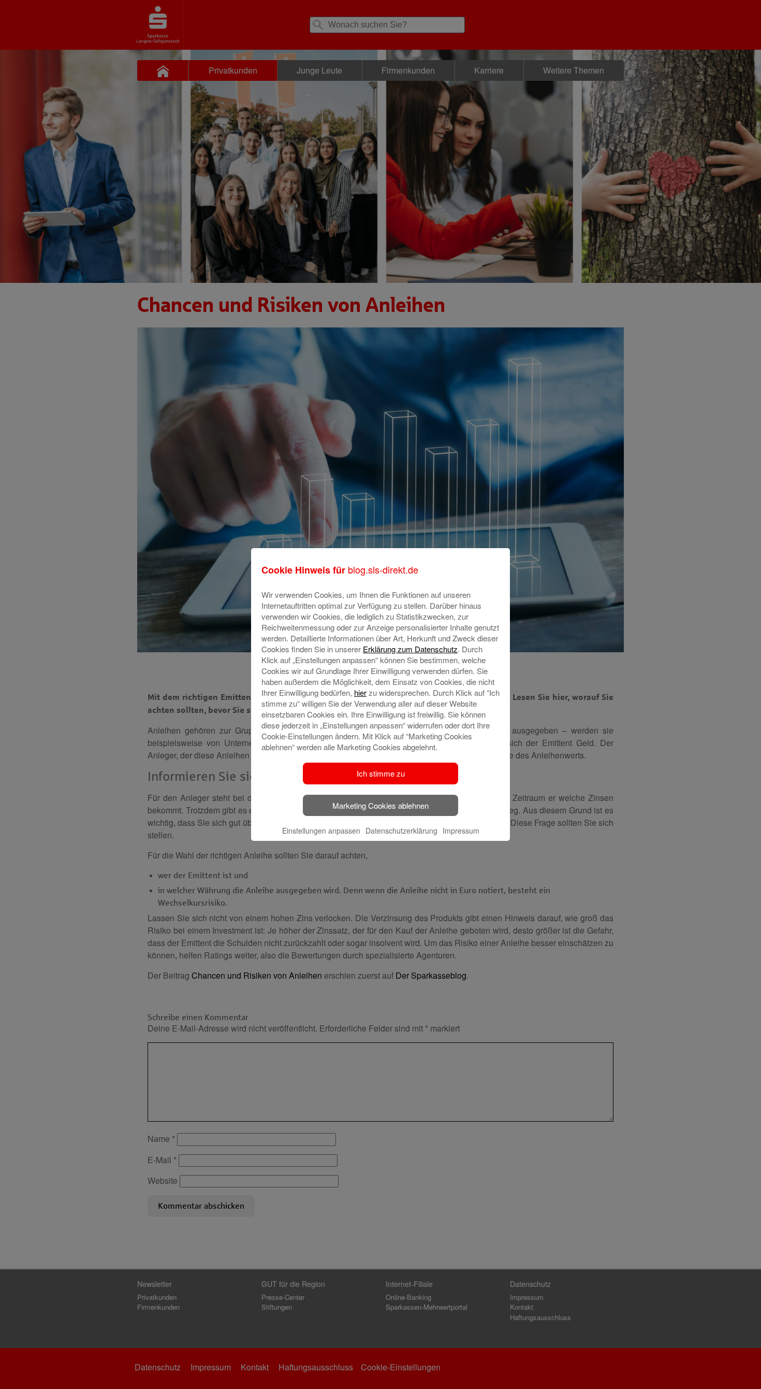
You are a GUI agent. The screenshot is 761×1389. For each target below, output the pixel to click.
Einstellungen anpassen (321, 830)
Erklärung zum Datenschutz (410, 648)
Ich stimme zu (381, 773)
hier (360, 692)
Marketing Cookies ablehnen (380, 805)
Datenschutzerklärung (401, 830)
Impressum (461, 830)
